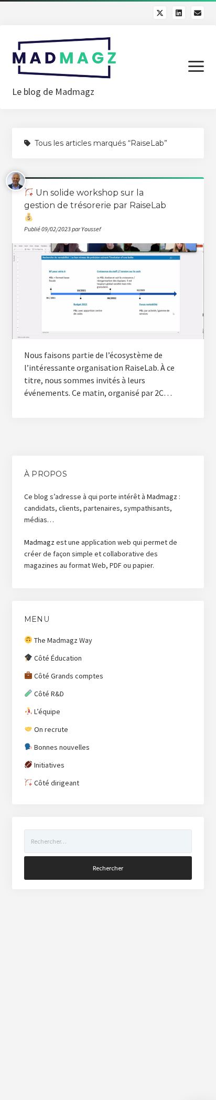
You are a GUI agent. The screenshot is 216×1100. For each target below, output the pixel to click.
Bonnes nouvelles (61, 747)
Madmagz (162, 496)
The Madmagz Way (62, 640)
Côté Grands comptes (68, 676)
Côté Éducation (57, 658)
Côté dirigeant (56, 783)
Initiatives (48, 765)
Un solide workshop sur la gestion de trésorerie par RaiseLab (95, 199)
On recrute (50, 729)
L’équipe (46, 711)
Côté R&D (48, 693)
